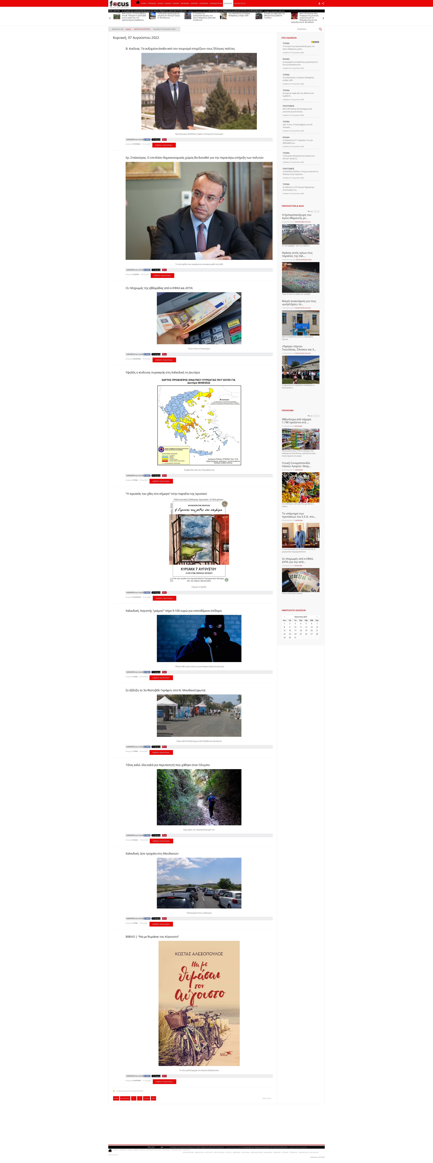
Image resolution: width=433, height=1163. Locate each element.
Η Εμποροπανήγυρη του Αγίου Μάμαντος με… (296, 216)
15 (284, 630)
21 (317, 630)
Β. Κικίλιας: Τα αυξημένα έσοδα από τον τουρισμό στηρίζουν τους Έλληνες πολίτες (180, 48)
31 (295, 637)
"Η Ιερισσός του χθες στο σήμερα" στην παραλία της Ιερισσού (166, 494)
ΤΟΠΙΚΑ (143, 3)
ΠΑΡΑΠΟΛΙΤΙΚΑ (199, 1152)
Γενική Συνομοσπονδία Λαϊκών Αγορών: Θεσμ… (296, 464)
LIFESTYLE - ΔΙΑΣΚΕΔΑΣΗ (233, 1152)
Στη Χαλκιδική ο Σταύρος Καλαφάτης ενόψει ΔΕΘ (239, 14)
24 (295, 634)
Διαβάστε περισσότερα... (164, 145)
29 (284, 637)
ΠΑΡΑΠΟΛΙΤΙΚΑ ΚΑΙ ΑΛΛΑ (303, 222)
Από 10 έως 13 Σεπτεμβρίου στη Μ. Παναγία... (298, 126)
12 (306, 627)
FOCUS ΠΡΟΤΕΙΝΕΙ (188, 1152)
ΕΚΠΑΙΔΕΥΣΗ (277, 1152)
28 (317, 634)
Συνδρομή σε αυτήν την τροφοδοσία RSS (129, 1091)
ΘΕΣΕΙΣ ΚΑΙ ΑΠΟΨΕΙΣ (257, 1152)
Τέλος (153, 1098)
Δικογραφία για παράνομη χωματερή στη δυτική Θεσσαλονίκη (300, 63)
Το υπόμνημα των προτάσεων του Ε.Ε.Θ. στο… (299, 515)
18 (301, 630)
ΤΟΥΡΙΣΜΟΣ (152, 3)
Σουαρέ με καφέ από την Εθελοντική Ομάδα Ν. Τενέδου (274, 15)
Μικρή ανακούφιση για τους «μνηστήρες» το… (299, 302)
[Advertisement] (177, 1124)
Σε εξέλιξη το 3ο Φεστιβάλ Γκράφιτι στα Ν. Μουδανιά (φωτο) (165, 690)
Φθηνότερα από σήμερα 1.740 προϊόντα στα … (296, 420)
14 (317, 627)
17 (295, 630)
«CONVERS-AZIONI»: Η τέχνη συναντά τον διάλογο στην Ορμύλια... (300, 172)
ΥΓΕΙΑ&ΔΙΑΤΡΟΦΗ (216, 3)
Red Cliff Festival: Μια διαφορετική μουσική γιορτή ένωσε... (297, 110)
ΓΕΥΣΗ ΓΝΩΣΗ (245, 1152)
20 (312, 630)
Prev (315, 211)
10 (295, 627)
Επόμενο (146, 1098)
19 (306, 630)
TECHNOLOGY (293, 1152)
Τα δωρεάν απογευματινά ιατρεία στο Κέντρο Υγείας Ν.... (299, 157)
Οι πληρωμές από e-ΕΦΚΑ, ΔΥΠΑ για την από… (298, 560)
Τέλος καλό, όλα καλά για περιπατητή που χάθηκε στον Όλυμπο (168, 765)
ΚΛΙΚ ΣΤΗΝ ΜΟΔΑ (219, 1152)
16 (290, 630)
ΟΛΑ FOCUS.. (187, 1150)
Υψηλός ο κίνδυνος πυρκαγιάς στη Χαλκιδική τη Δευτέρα (163, 372)
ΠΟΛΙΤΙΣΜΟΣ (203, 3)
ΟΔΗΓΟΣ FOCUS (239, 3)
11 (301, 627)
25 (301, 634)
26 (306, 634)
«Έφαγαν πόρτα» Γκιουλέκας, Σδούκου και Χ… (299, 347)
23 (290, 634)
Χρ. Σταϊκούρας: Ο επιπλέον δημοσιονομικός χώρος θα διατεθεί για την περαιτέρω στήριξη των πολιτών (195, 157)
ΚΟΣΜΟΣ (168, 3)
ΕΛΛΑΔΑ (160, 3)
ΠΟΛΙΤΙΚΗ (176, 3)
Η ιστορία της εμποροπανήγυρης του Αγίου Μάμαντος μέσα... (299, 47)
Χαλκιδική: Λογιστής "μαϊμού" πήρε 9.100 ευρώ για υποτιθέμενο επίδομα (173, 611)
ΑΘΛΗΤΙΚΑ (194, 3)
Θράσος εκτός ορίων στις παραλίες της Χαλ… (297, 254)
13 (312, 627)
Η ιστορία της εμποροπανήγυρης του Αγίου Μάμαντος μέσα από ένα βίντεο (204, 16)
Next (318, 211)
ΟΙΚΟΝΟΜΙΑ (185, 3)
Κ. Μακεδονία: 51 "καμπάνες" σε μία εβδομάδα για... (298, 141)
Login (319, 3)
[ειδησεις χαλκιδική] (137, 3)
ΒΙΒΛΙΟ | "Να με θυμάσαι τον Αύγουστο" (152, 937)
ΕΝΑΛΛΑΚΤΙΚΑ (268, 1152)
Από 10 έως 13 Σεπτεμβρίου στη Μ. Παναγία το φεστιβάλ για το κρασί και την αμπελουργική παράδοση (134, 16)
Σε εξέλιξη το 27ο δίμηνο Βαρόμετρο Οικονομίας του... (298, 188)
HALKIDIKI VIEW (303, 1152)
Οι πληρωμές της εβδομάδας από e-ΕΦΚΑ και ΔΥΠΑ (159, 288)
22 (284, 634)
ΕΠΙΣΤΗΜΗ (285, 1152)
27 (312, 634)
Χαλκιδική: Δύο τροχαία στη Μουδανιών (152, 853)
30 (290, 637)
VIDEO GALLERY (314, 1152)
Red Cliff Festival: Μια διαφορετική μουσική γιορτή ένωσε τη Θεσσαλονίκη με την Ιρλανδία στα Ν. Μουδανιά (304, 17)
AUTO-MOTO (209, 1152)
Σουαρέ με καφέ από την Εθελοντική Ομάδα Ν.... (298, 94)
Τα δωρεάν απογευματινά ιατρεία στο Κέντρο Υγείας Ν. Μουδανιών (169, 15)
